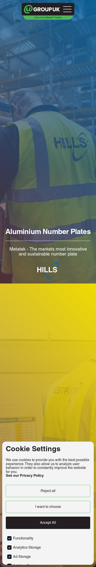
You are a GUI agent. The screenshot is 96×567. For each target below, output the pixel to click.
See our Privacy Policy (25, 475)
